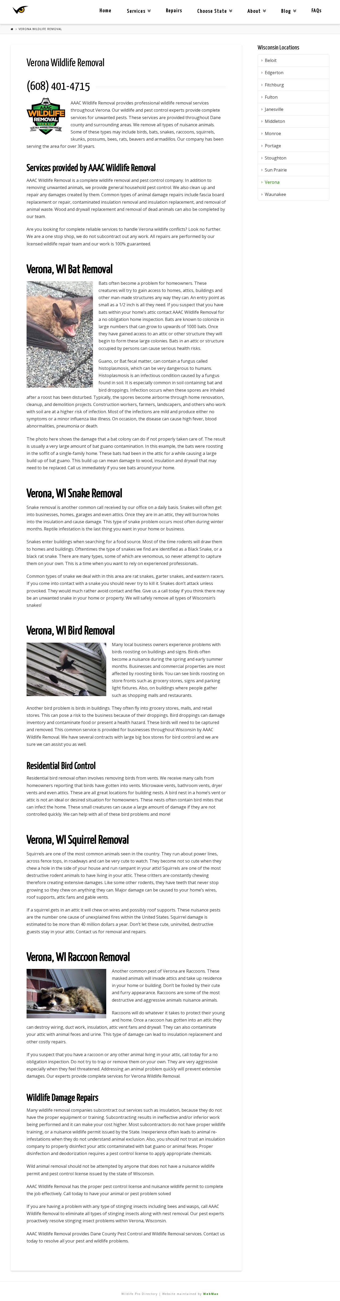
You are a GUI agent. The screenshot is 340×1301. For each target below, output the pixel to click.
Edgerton (274, 73)
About (256, 7)
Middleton (275, 121)
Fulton (271, 97)
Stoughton (275, 158)
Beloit (271, 60)
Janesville (274, 109)
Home (106, 10)
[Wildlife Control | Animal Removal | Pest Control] (21, 10)
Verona (272, 182)
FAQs (317, 10)
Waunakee (275, 194)
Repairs (174, 10)
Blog (287, 7)
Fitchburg (274, 85)
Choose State (213, 7)
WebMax (211, 1294)
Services (137, 7)
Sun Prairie (276, 170)
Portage (273, 146)
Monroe (273, 133)
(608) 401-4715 (58, 86)
